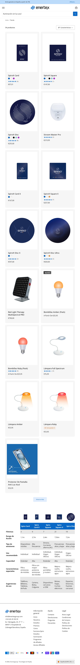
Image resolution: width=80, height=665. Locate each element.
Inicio (7, 20)
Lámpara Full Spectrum (54, 368)
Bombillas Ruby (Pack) (18, 368)
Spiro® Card (13, 75)
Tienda (12, 20)
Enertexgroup (14, 662)
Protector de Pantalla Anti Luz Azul (17, 483)
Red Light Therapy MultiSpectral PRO (16, 313)
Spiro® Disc (13, 134)
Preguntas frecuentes (51, 621)
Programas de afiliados (37, 640)
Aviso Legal (66, 615)
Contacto (51, 615)
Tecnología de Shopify (25, 662)
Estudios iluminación (37, 635)
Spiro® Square (50, 75)
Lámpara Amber (15, 424)
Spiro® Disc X (14, 253)
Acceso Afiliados (39, 645)
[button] (3, 7)
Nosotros (36, 620)
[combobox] (40, 14)
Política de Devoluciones (67, 624)
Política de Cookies (65, 629)
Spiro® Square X (51, 193)
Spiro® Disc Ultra (51, 253)
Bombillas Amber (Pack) (54, 312)
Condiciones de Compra (66, 618)
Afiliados (72, 2)
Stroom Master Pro (52, 134)
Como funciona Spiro (38, 629)
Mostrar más (40, 499)
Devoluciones (53, 617)
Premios (36, 626)
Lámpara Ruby (50, 424)
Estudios (36, 623)
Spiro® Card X (14, 193)
